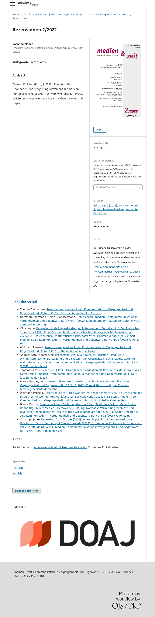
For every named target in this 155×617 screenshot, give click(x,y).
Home (15, 14)
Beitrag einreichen (27, 490)
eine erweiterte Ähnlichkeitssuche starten (60, 447)
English (17, 473)
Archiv (27, 14)
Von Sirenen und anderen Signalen (62, 381)
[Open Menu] (12, 4)
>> (20, 438)
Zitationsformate (105, 187)
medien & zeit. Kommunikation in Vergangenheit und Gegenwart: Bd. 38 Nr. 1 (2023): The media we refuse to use (75, 349)
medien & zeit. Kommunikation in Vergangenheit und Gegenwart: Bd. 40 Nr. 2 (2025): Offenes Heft (79, 398)
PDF (101, 130)
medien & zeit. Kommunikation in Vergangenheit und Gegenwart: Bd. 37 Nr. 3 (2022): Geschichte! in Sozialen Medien (76, 311)
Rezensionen (55, 309)
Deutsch (17, 468)
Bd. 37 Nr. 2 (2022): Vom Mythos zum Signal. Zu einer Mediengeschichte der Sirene (82, 14)
